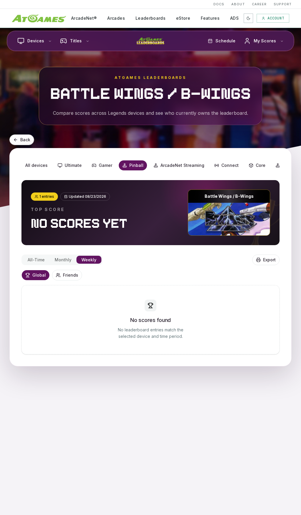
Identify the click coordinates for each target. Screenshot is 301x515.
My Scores (265, 40)
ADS (234, 18)
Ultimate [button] (73, 165)
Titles (76, 40)
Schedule (225, 40)
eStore (183, 18)
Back (25, 139)
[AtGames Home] (39, 18)
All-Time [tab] (36, 259)
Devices (35, 40)
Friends (70, 275)
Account (275, 18)
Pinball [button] (136, 165)
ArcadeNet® (84, 18)
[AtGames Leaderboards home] (150, 41)
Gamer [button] (105, 165)
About (238, 4)
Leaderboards (150, 18)
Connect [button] (230, 165)
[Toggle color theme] (248, 18)
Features (210, 18)
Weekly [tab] (88, 259)
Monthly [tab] (63, 259)
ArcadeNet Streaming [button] (182, 165)
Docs (218, 4)
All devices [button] (36, 165)
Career (259, 4)
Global (39, 275)
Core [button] (260, 165)
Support (283, 4)
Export (269, 259)
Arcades (116, 18)
